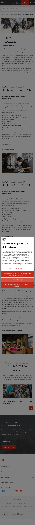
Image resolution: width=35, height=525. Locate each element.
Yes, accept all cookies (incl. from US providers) (17, 285)
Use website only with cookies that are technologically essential (17, 274)
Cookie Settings (17, 280)
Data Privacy (20, 268)
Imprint (11, 268)
